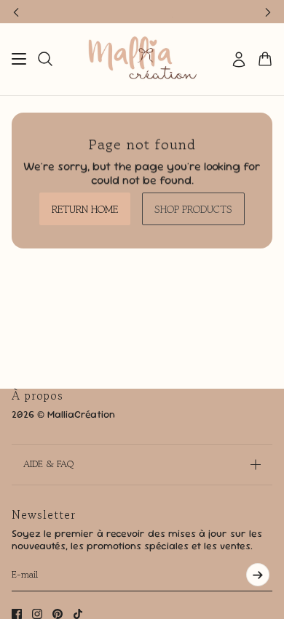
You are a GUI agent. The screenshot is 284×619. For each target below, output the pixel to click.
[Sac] (265, 59)
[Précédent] (16, 11)
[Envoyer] (257, 574)
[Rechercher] (45, 59)
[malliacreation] (142, 59)
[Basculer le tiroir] (19, 59)
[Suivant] (268, 11)
